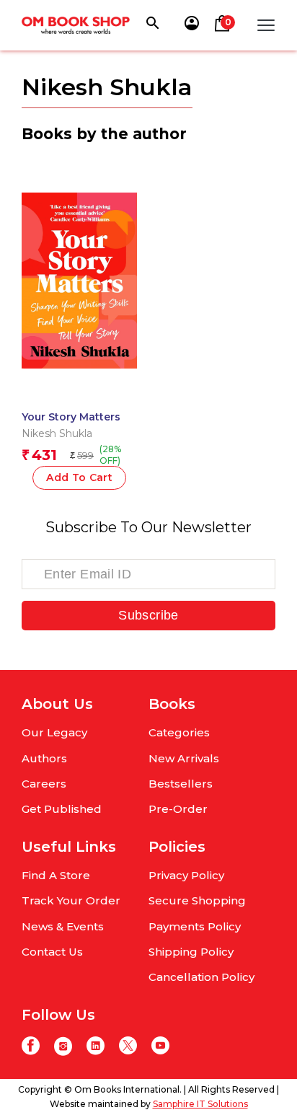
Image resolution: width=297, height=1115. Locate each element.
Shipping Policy (191, 951)
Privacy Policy (186, 875)
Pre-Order (178, 809)
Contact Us (52, 951)
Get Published (62, 809)
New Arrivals (183, 758)
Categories (179, 732)
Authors (44, 758)
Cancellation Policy (201, 977)
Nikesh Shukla (57, 433)
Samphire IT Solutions (200, 1103)
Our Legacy (54, 732)
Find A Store (56, 875)
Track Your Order (71, 900)
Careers (44, 783)
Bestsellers (180, 783)
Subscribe (148, 615)
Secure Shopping (197, 900)
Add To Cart (79, 477)
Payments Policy (194, 926)
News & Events (63, 926)
